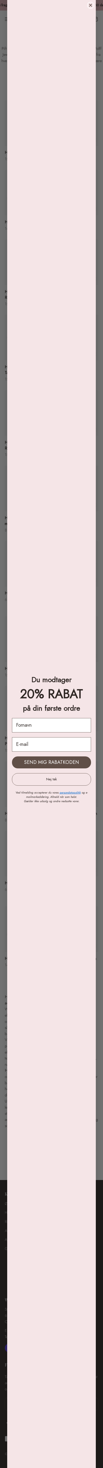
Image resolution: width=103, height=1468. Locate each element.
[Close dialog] (90, 5)
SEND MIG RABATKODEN (51, 762)
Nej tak (51, 779)
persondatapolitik (70, 792)
